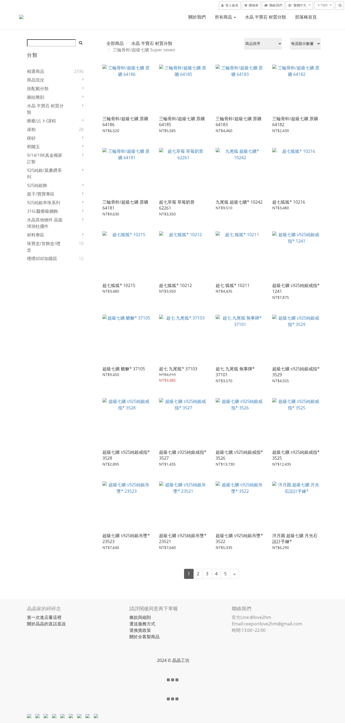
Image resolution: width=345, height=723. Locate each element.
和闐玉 (33, 147)
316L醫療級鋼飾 (42, 211)
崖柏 (31, 129)
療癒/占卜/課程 (41, 121)
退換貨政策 (140, 630)
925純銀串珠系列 (43, 202)
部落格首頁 (306, 17)
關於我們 (197, 17)
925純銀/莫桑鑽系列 (44, 173)
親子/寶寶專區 (40, 194)
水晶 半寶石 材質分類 (265, 17)
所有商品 (224, 17)
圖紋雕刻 (35, 97)
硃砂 (31, 138)
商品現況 (35, 80)
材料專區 (35, 235)
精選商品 (35, 71)
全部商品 (115, 43)
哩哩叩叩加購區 (42, 258)
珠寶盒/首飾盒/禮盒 (43, 246)
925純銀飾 (37, 185)
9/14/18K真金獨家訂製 (44, 158)
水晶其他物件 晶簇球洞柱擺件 (45, 223)
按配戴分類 (38, 88)
